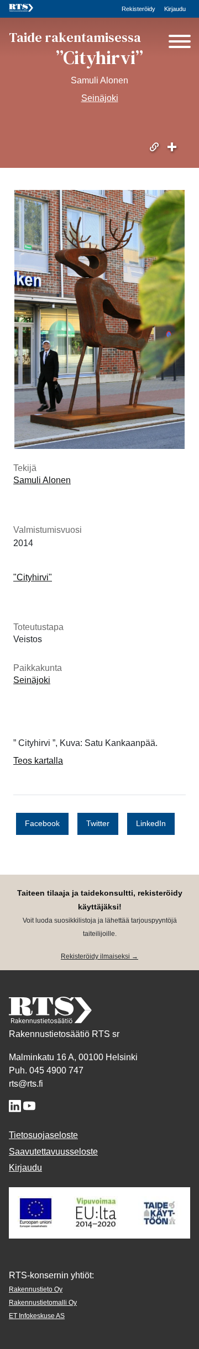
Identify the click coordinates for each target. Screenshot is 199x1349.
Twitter (97, 823)
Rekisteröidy (138, 9)
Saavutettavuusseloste (53, 1151)
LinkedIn (151, 823)
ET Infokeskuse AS (37, 1316)
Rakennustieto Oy (35, 1289)
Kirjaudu (175, 9)
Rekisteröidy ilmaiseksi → (99, 956)
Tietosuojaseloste (43, 1135)
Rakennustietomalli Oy (43, 1302)
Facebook (42, 823)
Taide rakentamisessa (75, 37)
